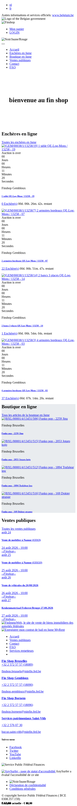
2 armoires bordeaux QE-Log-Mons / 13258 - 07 (25, 261)
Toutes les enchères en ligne (19, 142)
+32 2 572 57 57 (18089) (17, 664)
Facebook (15, 747)
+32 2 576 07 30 (12, 725)
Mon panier (16, 29)
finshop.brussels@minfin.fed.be (21, 671)
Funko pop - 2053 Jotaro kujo (16, 459)
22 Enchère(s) (10, 268)
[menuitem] (14, 49)
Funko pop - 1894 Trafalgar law (17, 485)
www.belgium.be (63, 15)
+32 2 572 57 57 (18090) (17, 684)
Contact (14, 643)
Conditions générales (22, 788)
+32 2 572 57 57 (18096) (17, 705)
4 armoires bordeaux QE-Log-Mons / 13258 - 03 (25, 390)
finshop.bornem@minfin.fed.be (21, 711)
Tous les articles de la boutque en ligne (26, 415)
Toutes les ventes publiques (19, 528)
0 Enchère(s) (9, 203)
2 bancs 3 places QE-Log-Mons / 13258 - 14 (22, 325)
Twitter (13, 750)
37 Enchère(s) (10, 398)
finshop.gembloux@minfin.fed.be (23, 691)
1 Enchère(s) (9, 333)
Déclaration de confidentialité (27, 785)
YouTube (15, 754)
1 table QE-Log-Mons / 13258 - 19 (18, 196)
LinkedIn (15, 758)
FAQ (12, 647)
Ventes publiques (20, 640)
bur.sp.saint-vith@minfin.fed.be (21, 731)
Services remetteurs (21, 650)
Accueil (14, 636)
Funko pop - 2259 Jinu (12, 433)
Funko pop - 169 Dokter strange (17, 511)
